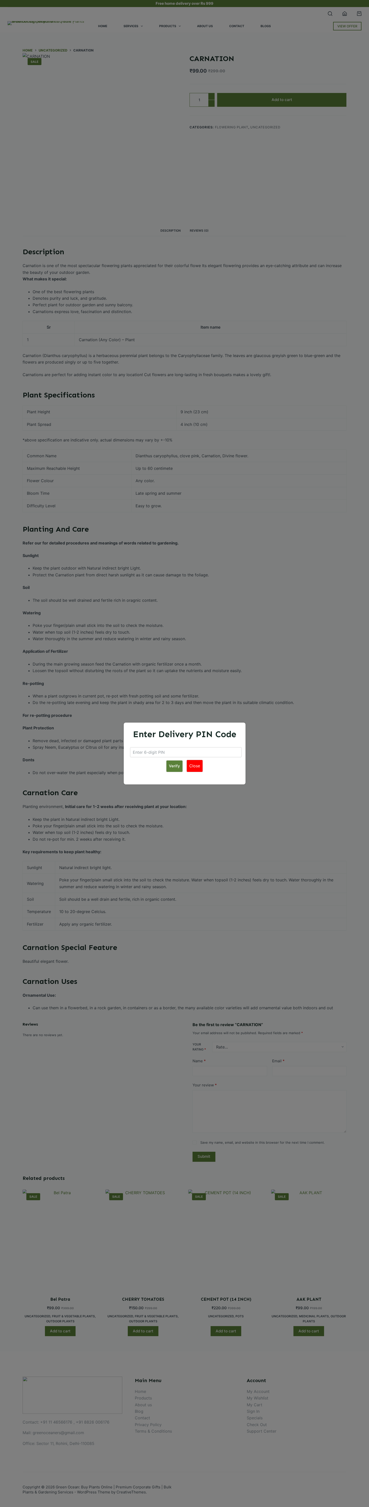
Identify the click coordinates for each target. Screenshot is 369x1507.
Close (194, 765)
